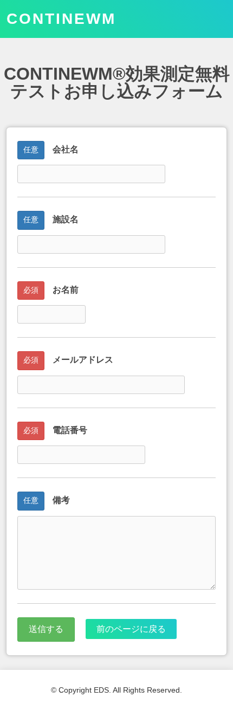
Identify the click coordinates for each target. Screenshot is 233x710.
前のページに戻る (131, 629)
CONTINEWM (61, 18)
